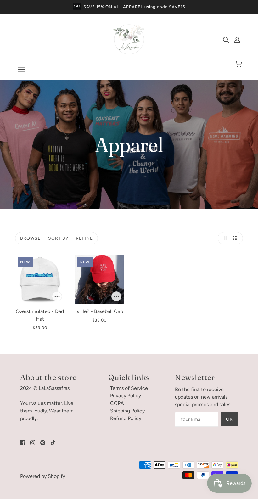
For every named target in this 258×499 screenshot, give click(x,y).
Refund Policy (125, 418)
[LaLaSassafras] (129, 53)
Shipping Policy (127, 411)
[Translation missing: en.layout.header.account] (237, 39)
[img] (226, 39)
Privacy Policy (125, 396)
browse (30, 238)
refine (84, 238)
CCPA (117, 403)
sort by (58, 238)
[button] (224, 238)
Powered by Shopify (42, 476)
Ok (229, 419)
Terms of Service (129, 388)
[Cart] (239, 64)
